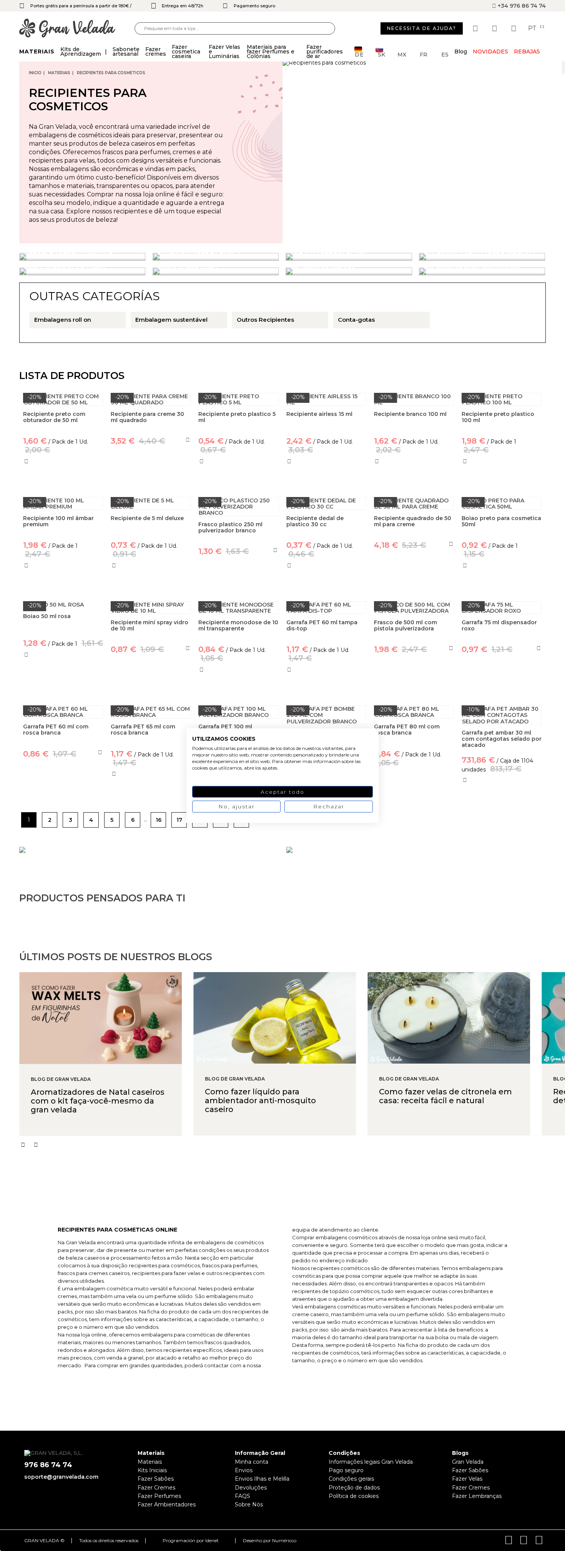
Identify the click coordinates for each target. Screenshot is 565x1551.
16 (158, 819)
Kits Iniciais (152, 1470)
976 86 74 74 (48, 1465)
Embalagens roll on (62, 319)
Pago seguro (346, 1470)
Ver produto (150, 476)
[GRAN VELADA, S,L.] (77, 28)
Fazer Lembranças (477, 1496)
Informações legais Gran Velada (371, 1461)
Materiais (59, 72)
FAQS (242, 1496)
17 (179, 819)
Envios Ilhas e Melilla (262, 1478)
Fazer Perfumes (159, 1496)
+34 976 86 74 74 (521, 5)
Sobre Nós (249, 1504)
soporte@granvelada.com (61, 1477)
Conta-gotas (356, 319)
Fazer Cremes (156, 1487)
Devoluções (251, 1487)
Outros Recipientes (265, 319)
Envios (244, 1470)
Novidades (490, 51)
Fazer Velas (467, 1478)
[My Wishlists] (476, 28)
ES (445, 54)
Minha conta (251, 1461)
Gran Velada (468, 1461)
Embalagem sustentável (171, 319)
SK (381, 54)
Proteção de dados (354, 1487)
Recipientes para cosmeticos (111, 72)
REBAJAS (527, 51)
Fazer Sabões (156, 1478)
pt (533, 28)
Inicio (35, 72)
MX (401, 54)
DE (359, 54)
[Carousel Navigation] (292, 1144)
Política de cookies (354, 1496)
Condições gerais (351, 1478)
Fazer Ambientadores (167, 1504)
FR (423, 54)
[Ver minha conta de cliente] (495, 28)
